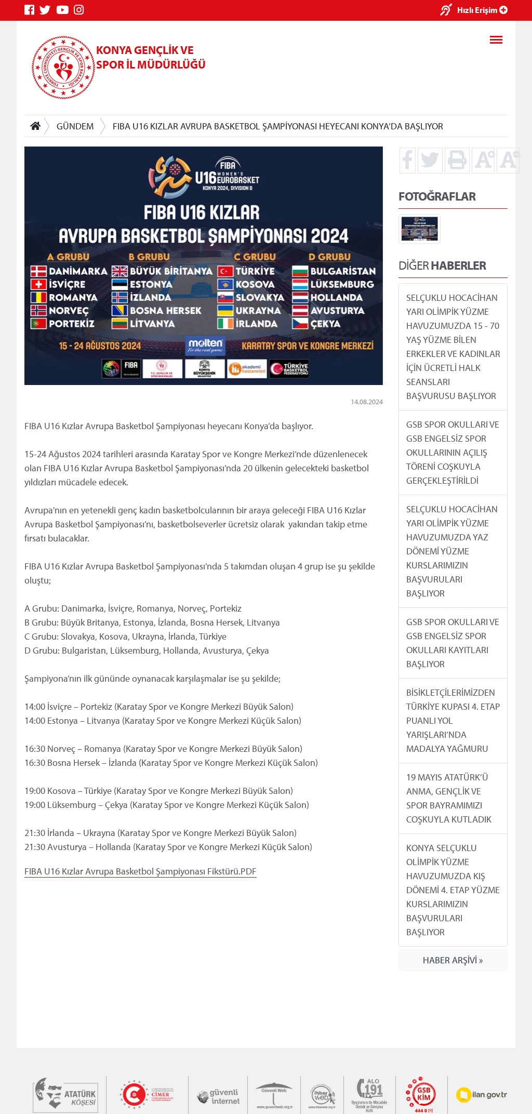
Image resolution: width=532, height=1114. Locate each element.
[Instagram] (81, 10)
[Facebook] (31, 10)
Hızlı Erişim (478, 10)
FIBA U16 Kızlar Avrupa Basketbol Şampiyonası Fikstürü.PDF (140, 871)
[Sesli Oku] (448, 11)
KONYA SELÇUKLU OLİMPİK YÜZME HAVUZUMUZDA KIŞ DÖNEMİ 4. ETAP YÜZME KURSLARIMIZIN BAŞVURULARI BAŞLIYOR (453, 890)
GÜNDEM (75, 126)
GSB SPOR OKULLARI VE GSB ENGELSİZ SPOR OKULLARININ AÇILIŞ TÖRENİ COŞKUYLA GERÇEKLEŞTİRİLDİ (452, 452)
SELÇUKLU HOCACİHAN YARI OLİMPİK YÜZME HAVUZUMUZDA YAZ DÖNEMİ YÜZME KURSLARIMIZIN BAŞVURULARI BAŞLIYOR (452, 551)
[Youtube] (65, 10)
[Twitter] (47, 10)
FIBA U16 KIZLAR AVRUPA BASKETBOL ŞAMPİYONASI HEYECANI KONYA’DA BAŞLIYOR (278, 126)
